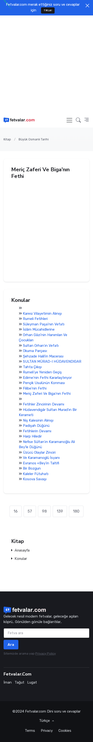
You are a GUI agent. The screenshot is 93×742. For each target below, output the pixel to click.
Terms (30, 730)
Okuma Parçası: (35, 351)
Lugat (32, 682)
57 (30, 511)
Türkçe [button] (45, 720)
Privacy (47, 730)
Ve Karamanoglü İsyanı (41, 458)
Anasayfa (22, 550)
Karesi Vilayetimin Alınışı (42, 313)
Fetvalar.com (35, 711)
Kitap (7, 139)
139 (60, 511)
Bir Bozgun (32, 468)
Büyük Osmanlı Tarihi (34, 139)
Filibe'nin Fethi (34, 388)
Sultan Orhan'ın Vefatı (41, 345)
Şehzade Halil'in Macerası (43, 356)
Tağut (19, 682)
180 (76, 511)
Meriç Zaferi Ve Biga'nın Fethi (47, 393)
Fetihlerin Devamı (37, 431)
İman (8, 682)
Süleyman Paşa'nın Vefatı (43, 324)
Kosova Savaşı (34, 479)
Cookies (64, 730)
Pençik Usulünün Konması (44, 383)
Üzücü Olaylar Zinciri (39, 452)
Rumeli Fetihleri (35, 319)
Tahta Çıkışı (32, 367)
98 (44, 511)
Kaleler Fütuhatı (35, 474)
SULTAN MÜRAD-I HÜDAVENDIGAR (52, 361)
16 (16, 511)
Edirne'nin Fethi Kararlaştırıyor (47, 378)
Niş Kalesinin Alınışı (38, 420)
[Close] (87, 5)
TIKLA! (48, 10)
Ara (11, 644)
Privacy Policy (45, 653)
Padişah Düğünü (36, 425)
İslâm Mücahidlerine (39, 329)
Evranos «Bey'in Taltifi (41, 463)
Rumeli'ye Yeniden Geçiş (42, 372)
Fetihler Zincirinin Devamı (43, 404)
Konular (21, 558)
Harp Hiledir (32, 436)
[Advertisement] (46, 64)
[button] (78, 120)
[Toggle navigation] (69, 120)
